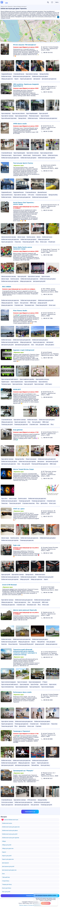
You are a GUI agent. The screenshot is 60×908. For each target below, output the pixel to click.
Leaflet (58, 41)
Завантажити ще (30, 811)
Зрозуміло (45, 903)
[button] (43, 22)
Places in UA (4, 6)
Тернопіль (10, 6)
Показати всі (30, 895)
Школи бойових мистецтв (20, 6)
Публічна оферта (23, 905)
